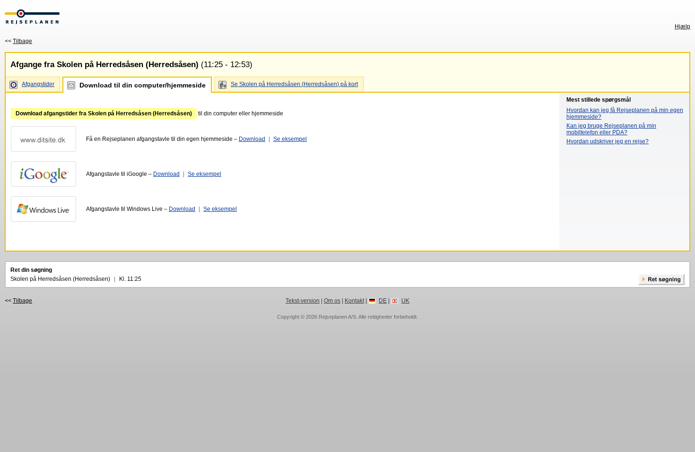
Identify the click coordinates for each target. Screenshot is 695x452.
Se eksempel (290, 139)
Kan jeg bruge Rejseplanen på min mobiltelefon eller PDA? (611, 129)
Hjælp (682, 26)
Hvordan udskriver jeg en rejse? (607, 141)
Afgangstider (38, 84)
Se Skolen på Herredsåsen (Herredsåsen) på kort (294, 84)
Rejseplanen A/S (337, 317)
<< (18, 41)
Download (252, 139)
